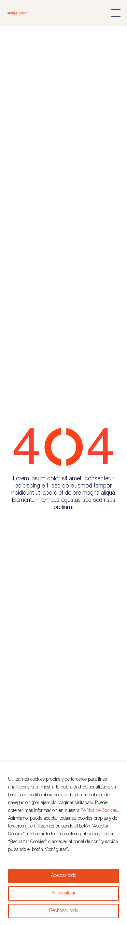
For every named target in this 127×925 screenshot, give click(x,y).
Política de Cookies (99, 811)
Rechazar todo (63, 911)
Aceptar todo (63, 876)
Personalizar (63, 893)
